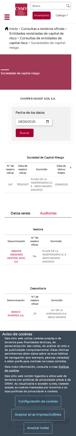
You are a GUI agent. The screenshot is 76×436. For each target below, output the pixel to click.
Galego (61, 15)
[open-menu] (8, 17)
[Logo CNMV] (21, 9)
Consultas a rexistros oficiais (43, 29)
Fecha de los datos (30, 112)
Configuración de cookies (38, 401)
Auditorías (48, 213)
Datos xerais (20, 213)
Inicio (13, 29)
